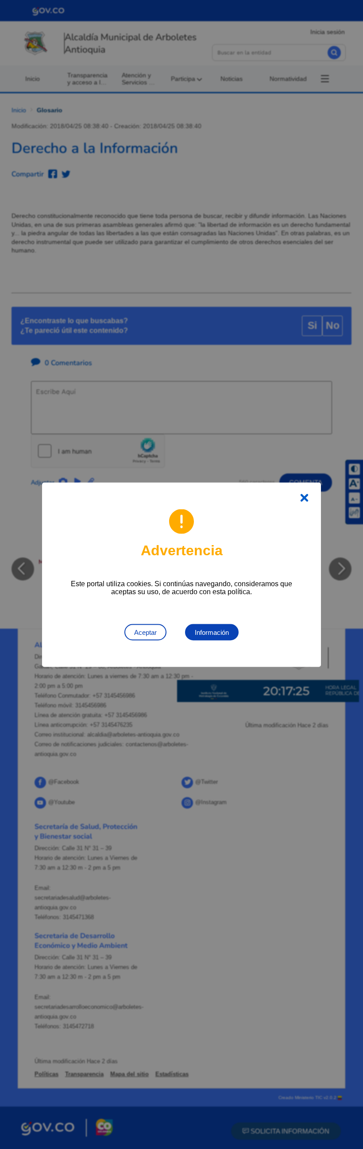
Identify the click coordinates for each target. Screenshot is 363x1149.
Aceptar (145, 632)
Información (212, 632)
